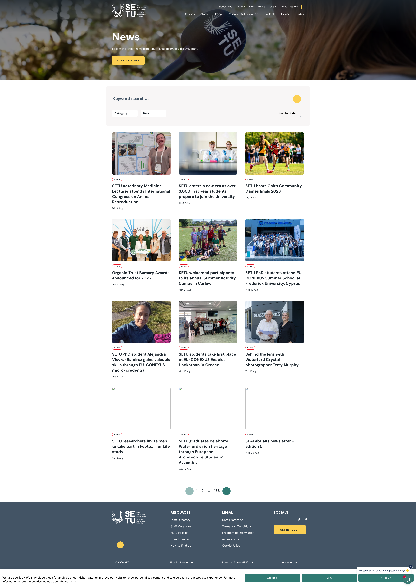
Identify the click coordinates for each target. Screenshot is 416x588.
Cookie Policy (231, 546)
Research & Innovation (243, 14)
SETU (127, 562)
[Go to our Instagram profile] (281, 519)
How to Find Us (181, 546)
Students (270, 14)
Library (283, 6)
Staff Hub (240, 6)
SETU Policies (179, 533)
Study (204, 14)
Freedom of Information (238, 533)
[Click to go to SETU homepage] (129, 517)
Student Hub (225, 6)
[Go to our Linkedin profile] (287, 519)
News (252, 6)
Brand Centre (180, 539)
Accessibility (230, 539)
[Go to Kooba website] (298, 562)
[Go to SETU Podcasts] (305, 519)
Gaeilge (294, 6)
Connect (287, 14)
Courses (189, 14)
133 (217, 490)
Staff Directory (180, 520)
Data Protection (232, 520)
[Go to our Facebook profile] (275, 519)
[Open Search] (308, 7)
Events (261, 6)
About (302, 14)
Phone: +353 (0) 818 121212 (237, 562)
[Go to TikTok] (299, 519)
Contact (272, 6)
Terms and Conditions (237, 526)
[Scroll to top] (120, 544)
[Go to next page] (226, 491)
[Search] (297, 99)
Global (218, 14)
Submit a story (128, 60)
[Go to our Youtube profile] (293, 519)
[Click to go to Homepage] (130, 10)
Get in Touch (290, 529)
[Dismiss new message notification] (411, 567)
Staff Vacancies (181, 526)
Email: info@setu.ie (181, 562)
